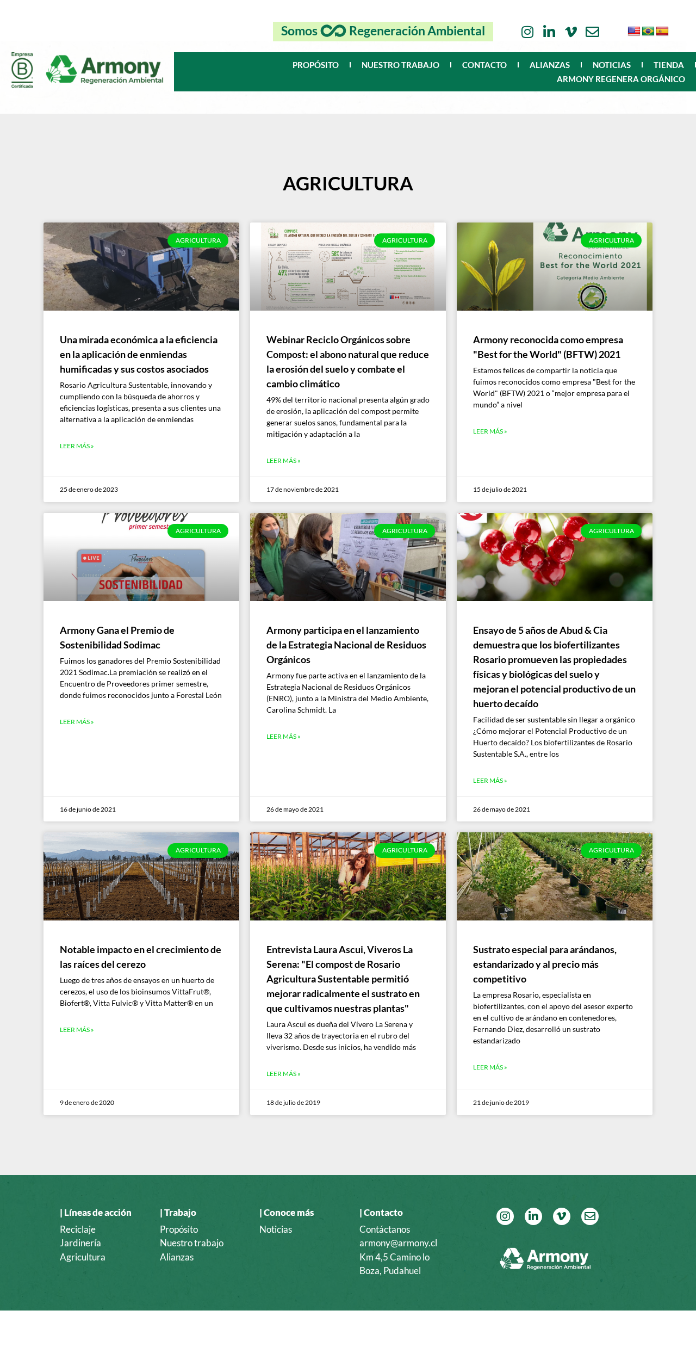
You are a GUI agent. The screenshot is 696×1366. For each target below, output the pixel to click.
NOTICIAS (612, 65)
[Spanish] (662, 31)
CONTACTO (484, 65)
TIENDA (669, 65)
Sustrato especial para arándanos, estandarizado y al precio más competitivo (545, 964)
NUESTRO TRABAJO (400, 65)
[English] (634, 31)
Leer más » (77, 446)
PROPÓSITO (316, 65)
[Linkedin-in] (549, 32)
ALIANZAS (550, 65)
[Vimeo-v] (570, 32)
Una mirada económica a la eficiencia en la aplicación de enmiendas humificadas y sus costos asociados (138, 354)
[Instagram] (527, 32)
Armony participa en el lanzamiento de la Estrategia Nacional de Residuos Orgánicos (346, 644)
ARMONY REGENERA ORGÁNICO (621, 79)
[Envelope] (592, 32)
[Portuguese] (648, 31)
